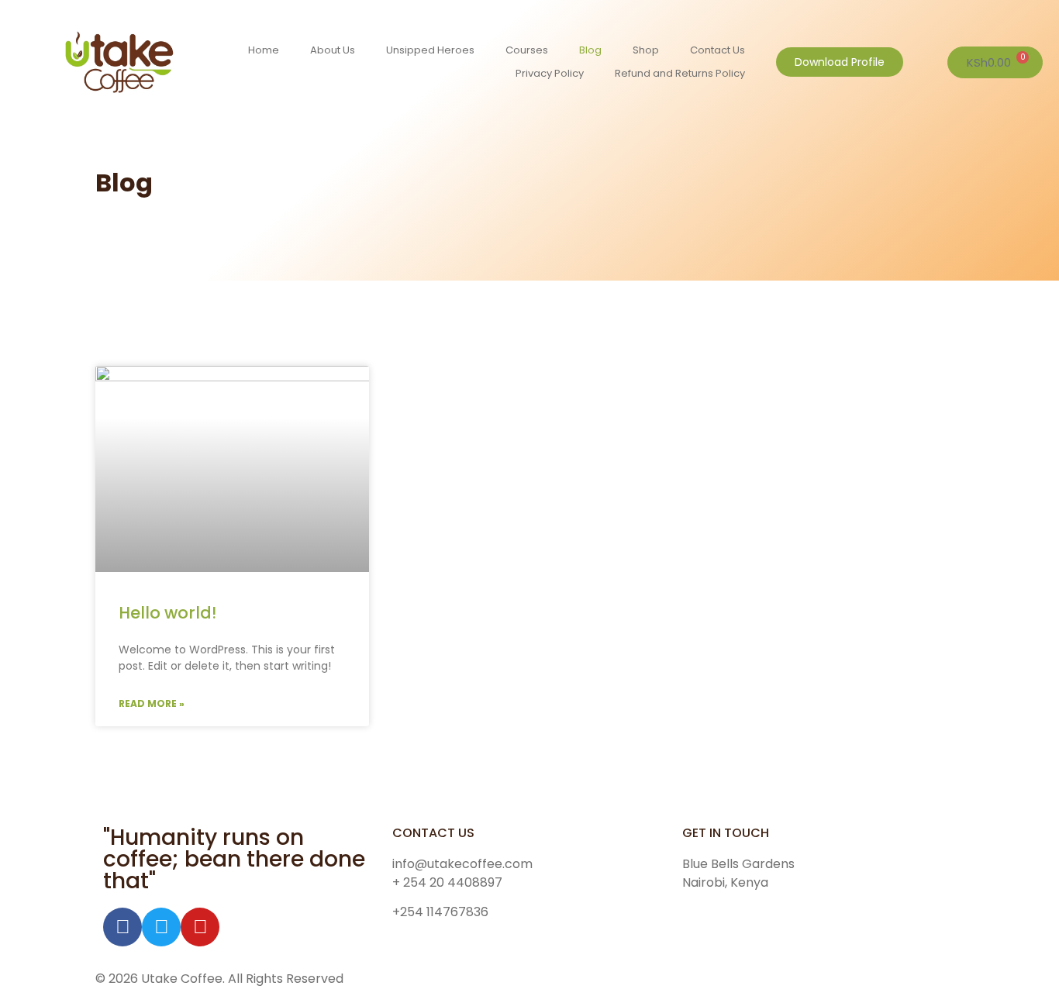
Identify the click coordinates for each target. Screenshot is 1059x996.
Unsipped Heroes (430, 50)
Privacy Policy (550, 73)
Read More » (152, 703)
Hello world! (167, 612)
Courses (526, 50)
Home (263, 50)
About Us (332, 50)
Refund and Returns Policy (680, 73)
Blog (590, 50)
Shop (646, 50)
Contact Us (717, 50)
